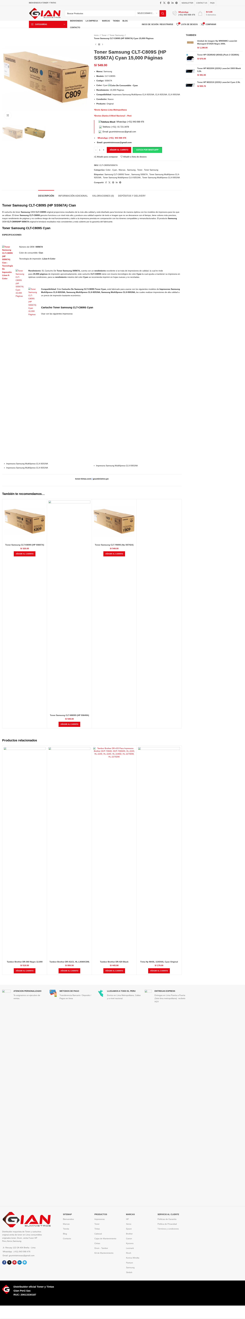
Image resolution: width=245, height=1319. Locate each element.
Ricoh (128, 1253)
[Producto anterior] (95, 44)
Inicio (96, 35)
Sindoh (129, 1272)
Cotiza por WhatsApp (147, 150)
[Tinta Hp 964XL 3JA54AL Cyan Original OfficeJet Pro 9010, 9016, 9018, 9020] (159, 853)
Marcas (122, 170)
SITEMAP (67, 1214)
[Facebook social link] (160, 3)
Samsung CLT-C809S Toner (117, 174)
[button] (147, 150)
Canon (129, 1238)
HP (127, 1219)
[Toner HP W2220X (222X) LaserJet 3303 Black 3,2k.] (190, 72)
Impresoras (99, 1219)
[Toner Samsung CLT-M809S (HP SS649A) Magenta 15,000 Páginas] (69, 607)
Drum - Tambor (101, 1248)
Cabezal (98, 1234)
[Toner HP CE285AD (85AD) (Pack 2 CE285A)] (190, 58)
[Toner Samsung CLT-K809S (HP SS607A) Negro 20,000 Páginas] (25, 521)
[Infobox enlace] (183, 13)
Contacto (67, 1238)
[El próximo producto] (102, 44)
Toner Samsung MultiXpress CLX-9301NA (161, 177)
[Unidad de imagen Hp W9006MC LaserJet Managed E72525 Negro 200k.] (190, 44)
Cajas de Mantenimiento (105, 1238)
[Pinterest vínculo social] (168, 3)
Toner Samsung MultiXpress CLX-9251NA (122, 177)
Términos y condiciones (168, 1229)
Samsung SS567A (139, 174)
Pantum (129, 1263)
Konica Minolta (132, 1258)
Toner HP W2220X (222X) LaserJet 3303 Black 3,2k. (219, 69)
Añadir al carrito (119, 150)
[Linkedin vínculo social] (172, 3)
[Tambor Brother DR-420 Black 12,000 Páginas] (114, 853)
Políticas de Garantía (167, 1219)
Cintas (97, 1243)
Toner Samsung (116, 35)
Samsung (131, 170)
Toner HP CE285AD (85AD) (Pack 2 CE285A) (218, 55)
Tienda (66, 1229)
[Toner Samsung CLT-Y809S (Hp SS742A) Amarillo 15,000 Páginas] (114, 521)
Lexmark (130, 1248)
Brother (129, 1234)
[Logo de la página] (45, 13)
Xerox (128, 1224)
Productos (100, 1214)
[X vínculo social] (164, 3)
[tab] (46, 194)
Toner (104, 35)
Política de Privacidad (167, 1224)
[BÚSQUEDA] (163, 13)
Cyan (114, 170)
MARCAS (130, 1214)
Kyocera (129, 1243)
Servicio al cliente (168, 1214)
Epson (129, 1229)
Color (108, 170)
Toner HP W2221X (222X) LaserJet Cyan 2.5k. (218, 82)
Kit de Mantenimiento (103, 1253)
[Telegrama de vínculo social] (177, 3)
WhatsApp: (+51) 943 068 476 (130, 122)
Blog (65, 1234)
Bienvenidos (68, 1219)
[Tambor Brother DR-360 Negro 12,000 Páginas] (25, 853)
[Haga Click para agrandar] (7, 115)
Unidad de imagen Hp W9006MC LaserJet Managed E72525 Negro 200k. (217, 42)
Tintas (97, 1229)
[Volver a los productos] (99, 44)
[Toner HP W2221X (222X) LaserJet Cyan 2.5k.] (190, 85)
